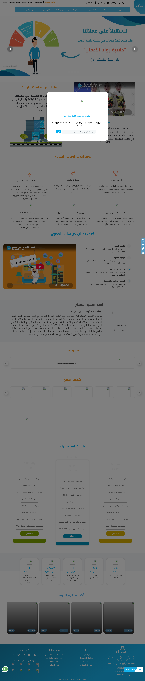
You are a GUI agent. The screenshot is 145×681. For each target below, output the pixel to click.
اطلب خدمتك (129, 669)
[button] (10, 49)
